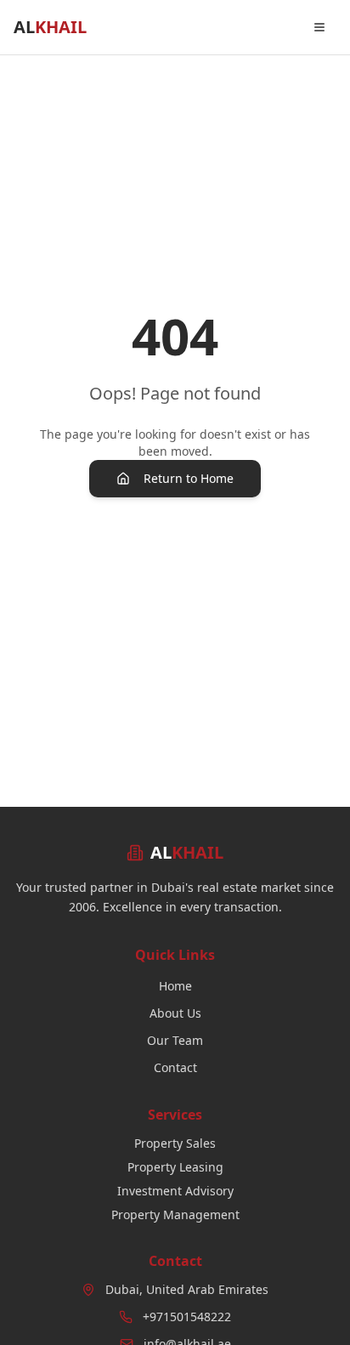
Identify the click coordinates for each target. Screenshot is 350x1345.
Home (175, 986)
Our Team (175, 1040)
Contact (175, 1067)
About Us (175, 1013)
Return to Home (189, 478)
